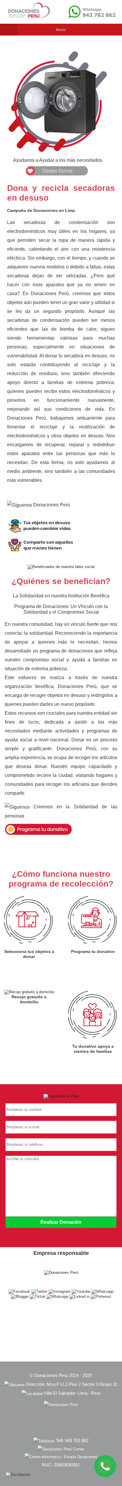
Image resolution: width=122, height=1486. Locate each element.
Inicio (61, 29)
